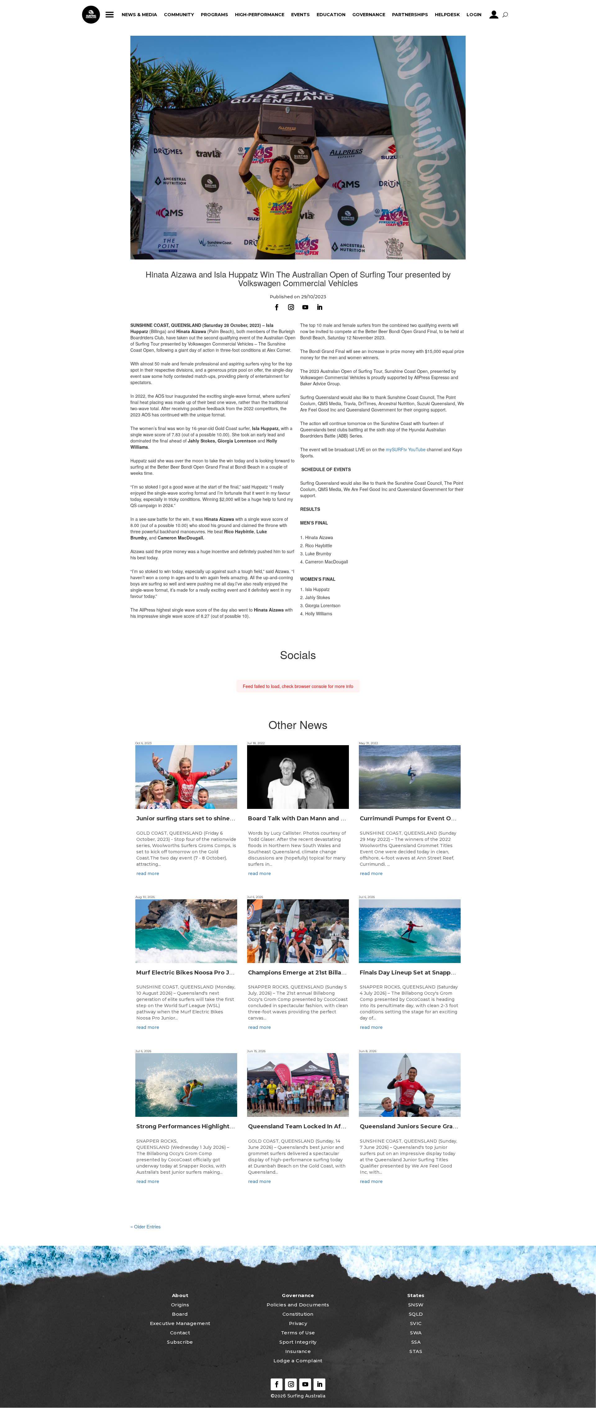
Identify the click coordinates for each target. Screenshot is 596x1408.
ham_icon (109, 15)
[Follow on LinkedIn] (319, 307)
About (180, 1295)
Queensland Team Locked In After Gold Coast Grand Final (333, 1126)
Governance (368, 14)
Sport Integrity (298, 1342)
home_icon (91, 15)
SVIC (416, 1323)
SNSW (416, 1305)
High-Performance (259, 14)
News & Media (139, 14)
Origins (180, 1305)
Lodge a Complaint (298, 1361)
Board (180, 1314)
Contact (180, 1333)
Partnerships (410, 14)
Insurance (298, 1351)
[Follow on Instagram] (291, 307)
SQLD (416, 1314)
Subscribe (180, 1342)
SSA (416, 1342)
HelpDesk (447, 14)
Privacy (298, 1323)
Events (300, 14)
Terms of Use (298, 1333)
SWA (416, 1333)
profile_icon (493, 15)
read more (147, 873)
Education (331, 14)
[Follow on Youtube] (305, 307)
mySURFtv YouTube (406, 449)
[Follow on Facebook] (276, 307)
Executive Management (180, 1323)
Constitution (298, 1314)
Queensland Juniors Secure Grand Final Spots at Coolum (443, 1126)
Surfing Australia (305, 1396)
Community (179, 14)
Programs (214, 14)
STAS (415, 1351)
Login (474, 14)
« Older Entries (145, 1226)
